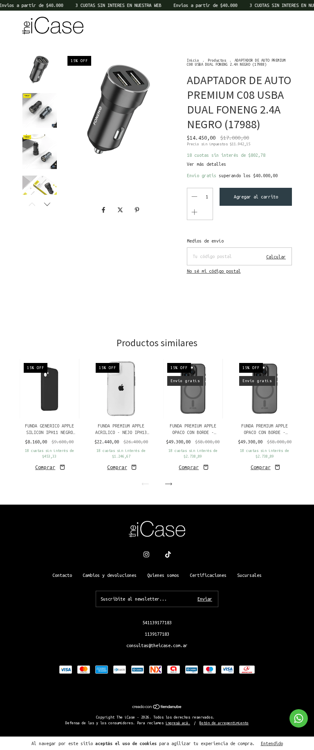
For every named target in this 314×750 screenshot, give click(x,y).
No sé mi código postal (214, 271)
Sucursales (249, 575)
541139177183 (157, 622)
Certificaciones (208, 575)
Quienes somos (163, 575)
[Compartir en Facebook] (105, 210)
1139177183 (157, 634)
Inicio (193, 60)
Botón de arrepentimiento (224, 723)
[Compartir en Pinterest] (137, 210)
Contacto (62, 575)
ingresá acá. (178, 723)
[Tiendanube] (157, 707)
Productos (217, 60)
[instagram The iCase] (146, 554)
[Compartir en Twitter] (121, 210)
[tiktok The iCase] (168, 554)
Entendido (272, 743)
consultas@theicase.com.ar (157, 645)
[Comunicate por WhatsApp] (298, 718)
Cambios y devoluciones (110, 575)
